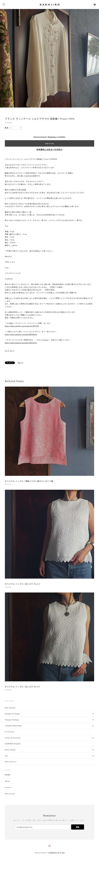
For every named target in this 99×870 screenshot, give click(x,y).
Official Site (10, 794)
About (7, 781)
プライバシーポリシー (41, 853)
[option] (49, 58)
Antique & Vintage (12, 714)
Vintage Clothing (12, 720)
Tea (6, 756)
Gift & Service (10, 762)
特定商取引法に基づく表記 (56, 853)
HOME (7, 775)
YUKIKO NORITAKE (13, 726)
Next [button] (96, 58)
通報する (21, 363)
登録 (77, 827)
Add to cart (49, 143)
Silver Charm (10, 750)
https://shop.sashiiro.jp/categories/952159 (22, 326)
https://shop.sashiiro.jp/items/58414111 (21, 343)
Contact (8, 787)
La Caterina (9, 732)
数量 (6, 128)
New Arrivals (10, 708)
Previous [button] (2, 58)
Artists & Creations (12, 738)
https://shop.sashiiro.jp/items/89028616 (21, 334)
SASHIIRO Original (13, 744)
